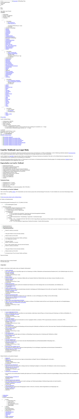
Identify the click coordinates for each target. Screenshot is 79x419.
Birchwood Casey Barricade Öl (11, 364)
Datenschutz (7, 414)
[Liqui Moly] (3, 117)
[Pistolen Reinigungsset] (10, 285)
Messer (6, 75)
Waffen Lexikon (8, 113)
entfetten (13, 191)
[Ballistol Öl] (8, 360)
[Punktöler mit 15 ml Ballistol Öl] (12, 376)
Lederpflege (7, 76)
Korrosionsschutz (72, 152)
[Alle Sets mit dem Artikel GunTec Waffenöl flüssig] (10, 197)
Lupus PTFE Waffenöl (9, 318)
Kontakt (7, 416)
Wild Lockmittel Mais (12, 52)
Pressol (6, 100)
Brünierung (7, 33)
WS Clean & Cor (11, 22)
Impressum (11, 416)
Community (5, 17)
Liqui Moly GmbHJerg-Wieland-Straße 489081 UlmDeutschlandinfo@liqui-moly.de (12, 199)
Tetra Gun (7, 102)
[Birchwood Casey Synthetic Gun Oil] (13, 348)
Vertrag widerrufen (9, 417)
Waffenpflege (5, 14)
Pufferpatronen (8, 62)
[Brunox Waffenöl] (9, 279)
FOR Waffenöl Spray (9, 333)
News (6, 112)
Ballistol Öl (7, 358)
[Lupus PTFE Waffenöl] (10, 320)
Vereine (6, 115)
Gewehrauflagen (8, 63)
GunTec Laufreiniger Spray (10, 288)
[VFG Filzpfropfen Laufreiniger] (14, 81)
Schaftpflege (7, 32)
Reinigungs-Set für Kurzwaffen (11, 294)
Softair (6, 69)
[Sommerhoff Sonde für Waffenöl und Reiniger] (13, 382)
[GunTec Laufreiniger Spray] (11, 290)
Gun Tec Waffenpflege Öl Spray (11, 312)
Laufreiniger (7, 31)
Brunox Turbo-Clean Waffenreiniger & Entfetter (14, 300)
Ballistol (7, 85)
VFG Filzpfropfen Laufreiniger (14, 80)
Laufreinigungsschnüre (9, 40)
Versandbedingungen (9, 411)
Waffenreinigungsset (9, 46)
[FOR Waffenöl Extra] (10, 328)
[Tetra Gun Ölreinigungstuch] (10, 387)
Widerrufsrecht (8, 413)
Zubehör (7, 48)
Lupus (6, 97)
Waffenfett (7, 30)
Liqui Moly (7, 95)
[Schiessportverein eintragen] (11, 110)
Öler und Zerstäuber (9, 64)
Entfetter (7, 34)
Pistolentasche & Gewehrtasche (11, 65)
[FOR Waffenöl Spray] (10, 335)
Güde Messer (8, 91)
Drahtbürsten (7, 42)
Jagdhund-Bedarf (8, 73)
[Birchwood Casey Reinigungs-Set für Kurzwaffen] (15, 296)
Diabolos (7, 68)
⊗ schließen (9, 21)
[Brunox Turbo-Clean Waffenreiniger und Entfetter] (15, 302)
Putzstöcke (7, 39)
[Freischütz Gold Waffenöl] (10, 341)
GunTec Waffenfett (9, 270)
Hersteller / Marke (6, 16)
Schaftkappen (8, 59)
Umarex (7, 103)
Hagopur (7, 92)
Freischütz (7, 90)
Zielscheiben (7, 61)
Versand (9, 11)
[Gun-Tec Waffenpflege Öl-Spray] (12, 314)
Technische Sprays (9, 35)
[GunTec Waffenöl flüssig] (5, 134)
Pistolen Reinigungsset (9, 283)
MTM (6, 98)
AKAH (6, 84)
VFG (6, 104)
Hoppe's (7, 94)
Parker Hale (7, 99)
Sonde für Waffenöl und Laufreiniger (12, 380)
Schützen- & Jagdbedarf (7, 15)
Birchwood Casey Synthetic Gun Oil (12, 346)
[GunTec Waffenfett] (9, 272)
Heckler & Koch (8, 93)
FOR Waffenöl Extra (9, 325)
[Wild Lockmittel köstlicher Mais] (12, 53)
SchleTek (7, 101)
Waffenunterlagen (8, 47)
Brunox (6, 88)
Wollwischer (7, 43)
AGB (6, 415)
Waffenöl (7, 29)
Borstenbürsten (8, 41)
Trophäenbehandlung (9, 72)
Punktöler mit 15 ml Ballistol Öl (11, 371)
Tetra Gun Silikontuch (9, 385)
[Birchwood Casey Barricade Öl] (12, 366)
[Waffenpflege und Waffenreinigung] (15, 1)
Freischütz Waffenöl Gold (10, 339)
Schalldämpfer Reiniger (10, 36)
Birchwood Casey (8, 87)
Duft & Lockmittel (9, 71)
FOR (6, 89)
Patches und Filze (8, 44)
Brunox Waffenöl (8, 276)
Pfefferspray (7, 60)
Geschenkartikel (8, 66)
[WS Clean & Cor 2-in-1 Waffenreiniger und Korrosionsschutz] (12, 23)
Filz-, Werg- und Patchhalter (10, 45)
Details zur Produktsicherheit (7, 199)
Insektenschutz (8, 74)
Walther (6, 105)
